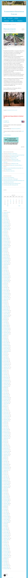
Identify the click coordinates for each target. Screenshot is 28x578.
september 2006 (6, 555)
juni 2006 (5, 560)
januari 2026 (6, 222)
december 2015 (6, 397)
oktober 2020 (6, 313)
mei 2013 (5, 442)
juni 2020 (5, 319)
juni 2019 (5, 336)
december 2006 (6, 551)
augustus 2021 (6, 299)
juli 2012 (5, 457)
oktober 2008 (6, 519)
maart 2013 (6, 445)
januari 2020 (6, 326)
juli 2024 (5, 248)
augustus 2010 (6, 487)
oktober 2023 (6, 261)
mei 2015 (5, 407)
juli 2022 (5, 283)
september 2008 (6, 520)
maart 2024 (6, 254)
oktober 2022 (6, 279)
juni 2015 (5, 406)
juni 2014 (5, 423)
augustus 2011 (6, 470)
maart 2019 (6, 341)
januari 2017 (6, 378)
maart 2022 (6, 289)
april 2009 (5, 510)
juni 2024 (5, 250)
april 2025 (5, 235)
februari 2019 (6, 342)
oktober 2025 (6, 226)
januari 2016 (6, 396)
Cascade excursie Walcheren (9, 177)
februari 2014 (6, 429)
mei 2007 (5, 544)
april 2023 (5, 270)
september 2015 (6, 402)
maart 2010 (6, 494)
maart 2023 (6, 271)
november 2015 (6, 399)
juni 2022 (5, 284)
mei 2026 (5, 216)
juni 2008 (5, 525)
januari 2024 (6, 257)
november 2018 (6, 347)
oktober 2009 (6, 502)
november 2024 (6, 242)
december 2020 (6, 310)
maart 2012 (6, 462)
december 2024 (6, 241)
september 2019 (6, 332)
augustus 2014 (6, 420)
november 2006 (6, 552)
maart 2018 (6, 358)
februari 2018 (6, 360)
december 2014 (6, 415)
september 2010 (6, 486)
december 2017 (6, 363)
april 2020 (5, 322)
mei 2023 (5, 268)
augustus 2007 (6, 539)
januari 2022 (6, 292)
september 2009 (6, 503)
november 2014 (6, 416)
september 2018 (6, 349)
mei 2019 (5, 338)
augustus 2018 (6, 351)
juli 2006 (5, 558)
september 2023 (6, 263)
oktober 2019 (6, 331)
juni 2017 (5, 371)
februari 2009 (6, 513)
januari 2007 (6, 549)
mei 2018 (5, 355)
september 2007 (6, 538)
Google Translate (6, 122)
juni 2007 (5, 542)
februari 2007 (6, 548)
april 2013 (5, 444)
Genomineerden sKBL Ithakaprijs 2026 (11, 184)
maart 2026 (6, 219)
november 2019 (6, 329)
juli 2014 (5, 422)
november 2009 (6, 500)
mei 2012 (5, 460)
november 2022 (6, 277)
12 (13, 200)
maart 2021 (6, 306)
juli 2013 (5, 439)
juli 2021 (5, 300)
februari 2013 (6, 447)
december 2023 (6, 258)
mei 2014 (5, 425)
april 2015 (5, 409)
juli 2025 (5, 231)
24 (7, 203)
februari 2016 (6, 394)
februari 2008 (6, 531)
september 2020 (6, 315)
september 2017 (6, 367)
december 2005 (6, 568)
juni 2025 (5, 232)
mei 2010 (5, 491)
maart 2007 (6, 546)
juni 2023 (5, 267)
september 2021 (6, 297)
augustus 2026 (6, 212)
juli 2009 (5, 506)
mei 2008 (5, 526)
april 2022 (5, 287)
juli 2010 (5, 489)
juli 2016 (5, 387)
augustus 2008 (6, 522)
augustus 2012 (6, 455)
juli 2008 (5, 523)
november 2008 (6, 517)
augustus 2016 (6, 386)
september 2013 (6, 436)
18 (10, 201)
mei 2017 (5, 373)
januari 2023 (6, 274)
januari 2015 (6, 413)
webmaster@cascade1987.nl (15, 128)
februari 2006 (6, 565)
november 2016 (6, 381)
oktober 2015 (6, 400)
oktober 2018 (6, 348)
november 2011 (6, 468)
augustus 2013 (6, 438)
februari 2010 (6, 496)
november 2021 (6, 294)
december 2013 (6, 432)
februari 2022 (6, 290)
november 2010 (6, 483)
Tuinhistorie (9, 110)
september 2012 (6, 454)
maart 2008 (6, 529)
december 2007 (6, 533)
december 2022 (6, 276)
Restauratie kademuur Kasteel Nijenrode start (12, 183)
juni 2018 (5, 354)
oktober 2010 (6, 484)
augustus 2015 (6, 403)
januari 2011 (6, 480)
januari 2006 (6, 567)
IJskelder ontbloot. (10, 29)
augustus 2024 (6, 247)
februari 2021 (6, 307)
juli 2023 (5, 265)
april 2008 (5, 528)
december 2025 (6, 223)
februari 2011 (6, 478)
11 (10, 200)
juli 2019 (5, 335)
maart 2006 (6, 564)
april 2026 (5, 218)
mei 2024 (5, 251)
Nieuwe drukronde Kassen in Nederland (17, 155)
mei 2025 (5, 234)
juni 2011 (5, 473)
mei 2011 (5, 474)
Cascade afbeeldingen (7, 135)
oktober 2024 (6, 244)
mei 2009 (5, 509)
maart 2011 (6, 477)
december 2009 (6, 499)
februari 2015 (6, 412)
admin (14, 31)
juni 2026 (5, 215)
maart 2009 (6, 512)
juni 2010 (5, 490)
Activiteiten (16, 18)
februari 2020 (6, 325)
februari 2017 (6, 377)
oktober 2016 (6, 383)
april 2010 (5, 493)
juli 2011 (5, 471)
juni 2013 (5, 441)
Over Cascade (10, 18)
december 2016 (6, 380)
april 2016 (5, 391)
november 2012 (6, 451)
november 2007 (6, 535)
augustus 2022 (6, 281)
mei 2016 (5, 390)
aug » (19, 205)
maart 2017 (6, 376)
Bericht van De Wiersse (13, 153)
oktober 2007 (6, 536)
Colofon (12, 20)
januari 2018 (6, 361)
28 (19, 203)
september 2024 (6, 245)
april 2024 (5, 252)
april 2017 (5, 374)
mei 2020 (5, 320)
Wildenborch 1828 (14, 156)
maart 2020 (6, 323)
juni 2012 (5, 458)
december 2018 (6, 345)
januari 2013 (6, 448)
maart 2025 (6, 236)
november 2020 (6, 312)
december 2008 (6, 516)
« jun (7, 205)
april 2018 (5, 357)
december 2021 (6, 293)
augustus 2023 (6, 264)
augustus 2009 (6, 504)
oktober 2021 (6, 296)
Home (5, 18)
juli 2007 (5, 541)
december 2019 (6, 328)
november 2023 (6, 260)
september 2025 (6, 228)
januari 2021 (6, 309)
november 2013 (6, 433)
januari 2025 (6, 239)
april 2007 (5, 545)
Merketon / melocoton (10, 170)
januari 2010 (6, 497)
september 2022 (6, 280)
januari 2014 (6, 431)
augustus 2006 (6, 557)
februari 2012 (6, 464)
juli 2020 (5, 318)
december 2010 (6, 481)
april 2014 (5, 426)
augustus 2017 (6, 368)
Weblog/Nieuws (20, 20)
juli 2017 (5, 370)
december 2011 (6, 467)
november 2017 (6, 364)
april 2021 (5, 305)
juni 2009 (5, 507)
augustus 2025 (6, 229)
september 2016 (6, 384)
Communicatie (6, 20)
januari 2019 (6, 344)
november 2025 (6, 225)
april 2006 (5, 562)
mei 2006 (5, 561)
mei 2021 (5, 303)
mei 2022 (5, 286)
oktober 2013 (6, 435)
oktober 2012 (6, 452)
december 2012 (6, 449)
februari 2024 (6, 255)
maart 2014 (6, 428)
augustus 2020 (6, 316)
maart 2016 (6, 393)
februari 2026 (6, 221)
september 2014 (6, 419)
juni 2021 (5, 302)
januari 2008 (6, 532)
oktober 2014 (6, 418)
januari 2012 (6, 465)
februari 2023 (6, 273)
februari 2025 (6, 238)
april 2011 (5, 476)
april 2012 (5, 461)
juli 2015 (5, 405)
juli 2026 (5, 213)
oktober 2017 (6, 365)
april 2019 (5, 339)
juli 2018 (5, 352)
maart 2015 (6, 410)
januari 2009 (6, 515)
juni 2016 (5, 389)
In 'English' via (6, 121)
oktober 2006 (6, 554)
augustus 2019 (6, 334)
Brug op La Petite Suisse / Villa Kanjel (11, 179)
